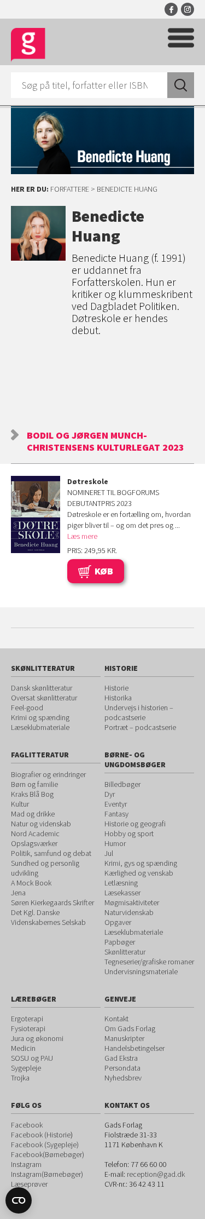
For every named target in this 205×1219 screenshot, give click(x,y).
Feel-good (27, 707)
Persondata (122, 1068)
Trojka (20, 1078)
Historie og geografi (135, 824)
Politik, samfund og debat (51, 853)
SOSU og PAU (32, 1058)
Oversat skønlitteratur (44, 698)
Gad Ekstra (121, 1058)
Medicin (23, 1048)
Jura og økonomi (37, 1038)
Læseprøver (29, 1184)
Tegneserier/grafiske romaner (149, 962)
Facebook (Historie (41, 1135)
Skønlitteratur (124, 952)
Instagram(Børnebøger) (47, 1174)
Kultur (20, 804)
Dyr (109, 794)
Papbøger (119, 942)
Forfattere (69, 189)
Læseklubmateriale (40, 727)
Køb (104, 571)
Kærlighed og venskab (138, 873)
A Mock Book (31, 883)
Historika (118, 698)
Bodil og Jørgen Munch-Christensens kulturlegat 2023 (105, 441)
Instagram (187, 9)
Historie (116, 688)
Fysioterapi (28, 1028)
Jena (18, 893)
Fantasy (116, 814)
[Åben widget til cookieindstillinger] (18, 1200)
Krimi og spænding (40, 717)
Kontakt (116, 1019)
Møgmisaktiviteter (131, 902)
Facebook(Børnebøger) (47, 1154)
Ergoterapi (27, 1019)
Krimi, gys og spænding (140, 863)
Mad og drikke (33, 814)
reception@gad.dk (156, 1174)
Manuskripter (124, 1038)
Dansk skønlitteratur (41, 688)
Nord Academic (35, 833)
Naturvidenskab (129, 912)
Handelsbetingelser (134, 1048)
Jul (108, 853)
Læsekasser (122, 893)
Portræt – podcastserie (140, 727)
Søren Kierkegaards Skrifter (52, 902)
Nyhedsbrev (123, 1078)
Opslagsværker (34, 843)
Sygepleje (26, 1068)
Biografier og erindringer (48, 774)
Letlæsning (121, 883)
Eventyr (115, 804)
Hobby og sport (129, 833)
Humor (115, 843)
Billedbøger (122, 784)
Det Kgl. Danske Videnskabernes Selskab (48, 917)
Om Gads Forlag (129, 1028)
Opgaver (117, 922)
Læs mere (82, 536)
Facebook (171, 9)
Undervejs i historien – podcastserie (138, 712)
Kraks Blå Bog (32, 794)
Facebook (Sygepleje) (45, 1144)
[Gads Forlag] (28, 45)
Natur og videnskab (41, 824)
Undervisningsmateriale (141, 971)
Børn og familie (34, 784)
